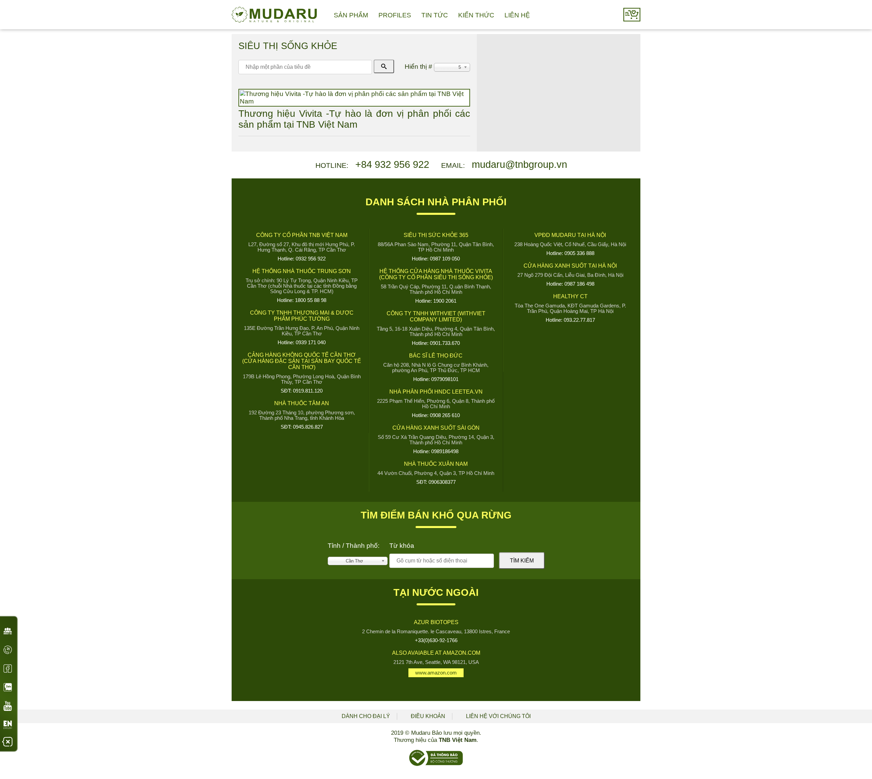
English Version (7, 726)
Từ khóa (401, 545)
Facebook (7, 668)
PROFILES (394, 15)
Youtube (7, 706)
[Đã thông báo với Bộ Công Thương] (436, 764)
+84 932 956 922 (392, 164)
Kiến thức (476, 15)
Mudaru (274, 14)
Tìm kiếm (522, 560)
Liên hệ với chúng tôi (498, 716)
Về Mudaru (7, 633)
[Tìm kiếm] (384, 66)
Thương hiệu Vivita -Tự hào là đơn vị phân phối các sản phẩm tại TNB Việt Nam (354, 119)
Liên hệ (517, 15)
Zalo (7, 687)
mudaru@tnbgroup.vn (519, 164)
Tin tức (434, 15)
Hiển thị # (419, 66)
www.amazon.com (436, 672)
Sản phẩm (351, 15)
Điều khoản (428, 716)
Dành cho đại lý (366, 716)
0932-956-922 (7, 651)
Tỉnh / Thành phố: (353, 545)
